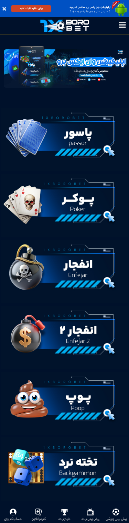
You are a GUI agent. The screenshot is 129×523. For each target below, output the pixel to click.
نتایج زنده (64, 518)
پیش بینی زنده (90, 518)
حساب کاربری (13, 518)
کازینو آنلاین (39, 518)
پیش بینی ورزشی (116, 518)
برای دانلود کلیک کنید (31, 8)
